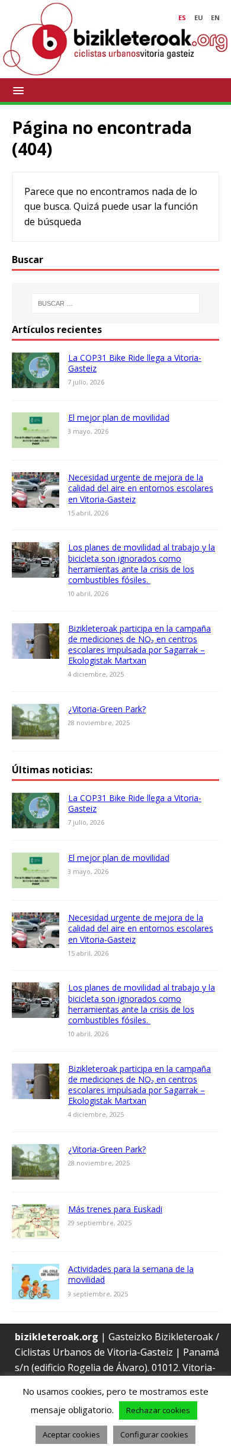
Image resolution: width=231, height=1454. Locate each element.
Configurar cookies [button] (154, 1434)
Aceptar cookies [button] (71, 1434)
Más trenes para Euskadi (115, 1209)
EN (215, 17)
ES (182, 17)
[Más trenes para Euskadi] (35, 1231)
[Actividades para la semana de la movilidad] (35, 1291)
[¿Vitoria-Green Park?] (35, 731)
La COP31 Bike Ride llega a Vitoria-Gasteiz (134, 363)
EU (198, 17)
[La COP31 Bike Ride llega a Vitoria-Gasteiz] (35, 379)
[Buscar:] (116, 303)
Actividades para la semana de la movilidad (131, 1274)
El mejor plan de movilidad (118, 417)
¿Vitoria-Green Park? (107, 709)
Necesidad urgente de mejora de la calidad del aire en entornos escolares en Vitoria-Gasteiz (140, 488)
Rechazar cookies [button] (158, 1410)
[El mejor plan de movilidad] (35, 440)
